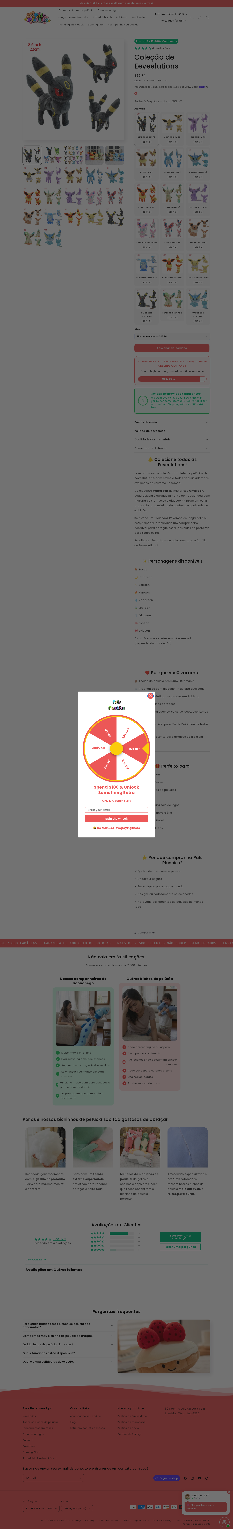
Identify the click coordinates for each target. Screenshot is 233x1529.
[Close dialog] (151, 696)
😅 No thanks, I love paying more (116, 828)
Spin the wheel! (116, 818)
